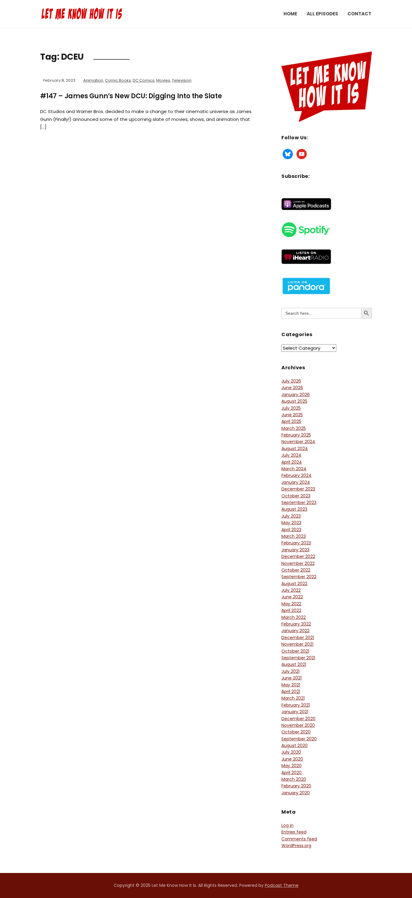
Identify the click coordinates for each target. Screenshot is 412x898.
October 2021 (295, 651)
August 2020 (294, 745)
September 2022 (298, 577)
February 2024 (296, 475)
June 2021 (291, 678)
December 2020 (298, 719)
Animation (93, 80)
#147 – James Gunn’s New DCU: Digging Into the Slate (131, 96)
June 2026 (292, 388)
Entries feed (293, 832)
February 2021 (295, 705)
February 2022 (296, 624)
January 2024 (295, 482)
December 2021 (297, 638)
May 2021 (290, 685)
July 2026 (291, 381)
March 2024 (293, 469)
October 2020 (296, 732)
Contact (359, 14)
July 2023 (291, 516)
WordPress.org (296, 846)
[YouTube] (301, 153)
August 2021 (293, 664)
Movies (163, 80)
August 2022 (294, 584)
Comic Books (118, 80)
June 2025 (292, 415)
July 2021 (290, 671)
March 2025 (293, 428)
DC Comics (143, 80)
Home (290, 14)
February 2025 (296, 435)
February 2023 (296, 543)
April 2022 (291, 610)
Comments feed (299, 839)
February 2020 (296, 786)
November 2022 (298, 563)
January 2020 (295, 793)
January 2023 (295, 550)
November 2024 (298, 442)
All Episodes (322, 14)
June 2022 (292, 597)
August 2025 (294, 401)
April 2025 (291, 421)
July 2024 (291, 455)
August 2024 (294, 449)
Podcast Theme (282, 885)
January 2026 (295, 395)
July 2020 (291, 752)
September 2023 (298, 502)
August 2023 (294, 509)
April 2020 (291, 773)
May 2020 (291, 766)
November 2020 (298, 725)
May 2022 (291, 604)
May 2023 (291, 523)
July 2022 (291, 590)
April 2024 (291, 462)
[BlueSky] (288, 153)
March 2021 (293, 698)
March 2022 (293, 617)
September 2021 (298, 658)
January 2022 (295, 631)
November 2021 (297, 644)
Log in (287, 825)
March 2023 (293, 536)
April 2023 (291, 530)
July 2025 (291, 408)
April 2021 (290, 691)
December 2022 (298, 556)
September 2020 (299, 739)
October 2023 (295, 496)
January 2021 (294, 712)
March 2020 (293, 779)
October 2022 (295, 570)
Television (182, 80)
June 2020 (292, 759)
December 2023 (298, 489)
